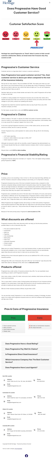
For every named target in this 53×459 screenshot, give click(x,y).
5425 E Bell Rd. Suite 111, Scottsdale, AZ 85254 (19, 397)
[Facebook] (26, 455)
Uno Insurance (18, 448)
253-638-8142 (41, 381)
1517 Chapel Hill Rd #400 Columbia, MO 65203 (19, 431)
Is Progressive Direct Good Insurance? (21, 354)
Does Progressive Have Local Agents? (21, 367)
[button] (26, 343)
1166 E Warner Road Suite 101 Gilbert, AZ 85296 (19, 414)
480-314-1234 (41, 397)
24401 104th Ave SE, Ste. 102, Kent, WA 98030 (19, 381)
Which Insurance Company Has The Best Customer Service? (27, 361)
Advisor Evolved (27, 444)
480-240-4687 (42, 414)
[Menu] (49, 2)
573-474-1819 (41, 431)
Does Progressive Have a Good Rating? (21, 344)
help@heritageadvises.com (14, 386)
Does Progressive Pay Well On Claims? (21, 349)
